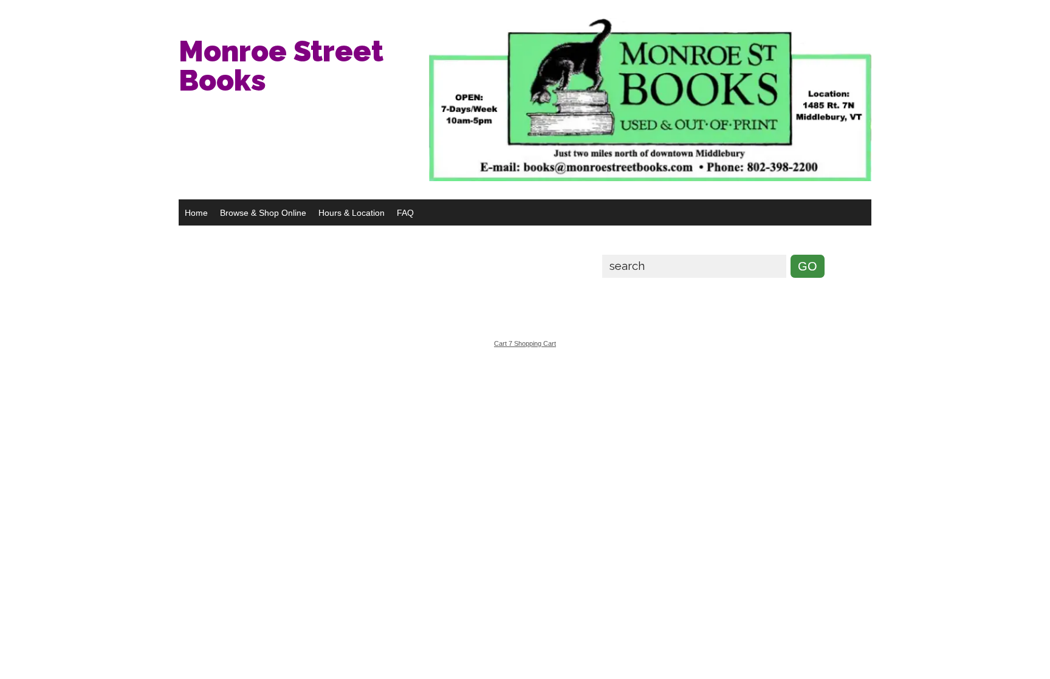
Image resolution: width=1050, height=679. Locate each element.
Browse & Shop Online (263, 213)
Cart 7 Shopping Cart (525, 343)
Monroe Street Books (281, 65)
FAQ (405, 213)
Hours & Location (351, 213)
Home (196, 213)
